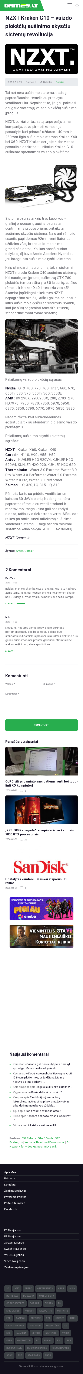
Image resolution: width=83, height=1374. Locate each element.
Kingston (35, 1325)
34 (25, 839)
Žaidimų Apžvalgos (16, 1267)
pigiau (48, 1340)
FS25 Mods (29, 1138)
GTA (48, 1318)
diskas (49, 1303)
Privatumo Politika (15, 1197)
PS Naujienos (12, 1236)
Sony (9, 1355)
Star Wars (33, 1355)
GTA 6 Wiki (50, 1146)
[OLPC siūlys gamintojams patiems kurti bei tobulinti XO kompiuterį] (41, 761)
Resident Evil (14, 1348)
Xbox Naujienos (14, 1242)
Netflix (36, 1333)
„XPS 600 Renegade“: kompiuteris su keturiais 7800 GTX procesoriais (39, 832)
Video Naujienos (14, 1261)
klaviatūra (52, 1325)
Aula (72, 1288)
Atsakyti (10, 604)
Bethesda (12, 1296)
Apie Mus (10, 1172)
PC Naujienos (12, 1230)
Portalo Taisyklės (14, 1203)
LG (65, 1325)
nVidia (65, 1333)
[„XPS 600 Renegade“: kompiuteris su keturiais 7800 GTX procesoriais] (41, 809)
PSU (59, 1340)
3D (7, 1288)
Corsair (28, 550)
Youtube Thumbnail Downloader (45, 1142)
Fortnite (62, 1311)
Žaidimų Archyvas (15, 1190)
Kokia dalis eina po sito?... (47, 1092)
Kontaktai (10, 1184)
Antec (19, 550)
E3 (59, 1303)
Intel (73, 1318)
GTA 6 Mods (45, 1138)
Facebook (10, 1209)
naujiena (21, 1333)
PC (37, 1340)
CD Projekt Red (15, 1303)
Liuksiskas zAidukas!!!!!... (42, 1125)
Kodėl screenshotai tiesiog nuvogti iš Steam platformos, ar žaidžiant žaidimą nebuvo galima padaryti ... (42, 1077)
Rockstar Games (37, 1348)
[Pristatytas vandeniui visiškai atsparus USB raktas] (41, 858)
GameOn (20, 1318)
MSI (8, 1333)
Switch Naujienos (15, 1248)
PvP (69, 1340)
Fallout (29, 1311)
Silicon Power (60, 1348)
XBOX (48, 1355)
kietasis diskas (15, 1325)
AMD (16, 1288)
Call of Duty (46, 1296)
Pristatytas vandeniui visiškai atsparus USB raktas (37, 881)
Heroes (60, 1318)
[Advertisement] (41, 1006)
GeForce (36, 1318)
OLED (9, 1340)
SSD (20, 1355)
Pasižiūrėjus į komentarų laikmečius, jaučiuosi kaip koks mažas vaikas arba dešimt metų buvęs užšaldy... (41, 1101)
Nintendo (51, 1333)
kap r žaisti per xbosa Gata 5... (44, 1110)
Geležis (60, 82)
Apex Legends (45, 1288)
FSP (8, 1318)
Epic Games (12, 1311)
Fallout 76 (45, 1311)
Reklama (9, 1178)
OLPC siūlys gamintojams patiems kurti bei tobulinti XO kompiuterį (41, 783)
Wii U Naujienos (14, 1255)
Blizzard (28, 1296)
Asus (61, 1288)
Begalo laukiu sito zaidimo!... (54, 1086)
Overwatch (24, 1340)
